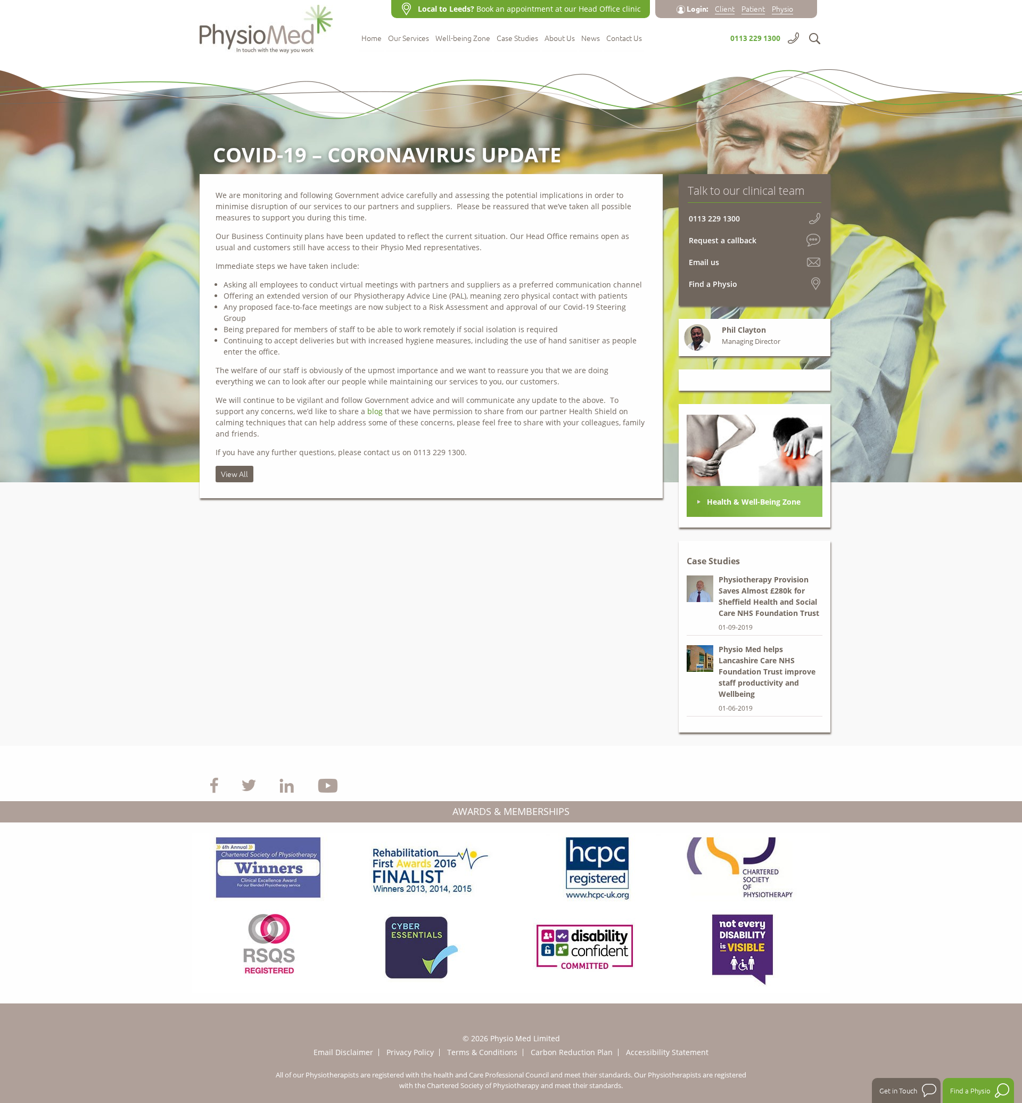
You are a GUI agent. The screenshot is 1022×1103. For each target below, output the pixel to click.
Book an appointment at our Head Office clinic (529, 9)
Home (371, 38)
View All (234, 473)
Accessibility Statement (667, 1052)
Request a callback (722, 240)
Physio (782, 8)
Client (725, 8)
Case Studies (517, 38)
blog (375, 411)
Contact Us (624, 38)
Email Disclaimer (343, 1052)
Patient (753, 8)
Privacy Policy (410, 1052)
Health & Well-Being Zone (754, 502)
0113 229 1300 (755, 38)
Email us (704, 262)
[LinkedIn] (286, 785)
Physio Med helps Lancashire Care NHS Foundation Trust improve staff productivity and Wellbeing (767, 671)
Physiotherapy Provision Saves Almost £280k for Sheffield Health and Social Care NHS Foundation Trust (769, 596)
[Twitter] (249, 785)
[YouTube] (328, 785)
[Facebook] (214, 785)
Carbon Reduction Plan (572, 1052)
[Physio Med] (271, 26)
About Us (560, 38)
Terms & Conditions (482, 1052)
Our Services (408, 38)
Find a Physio (713, 284)
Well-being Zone (462, 38)
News (590, 38)
